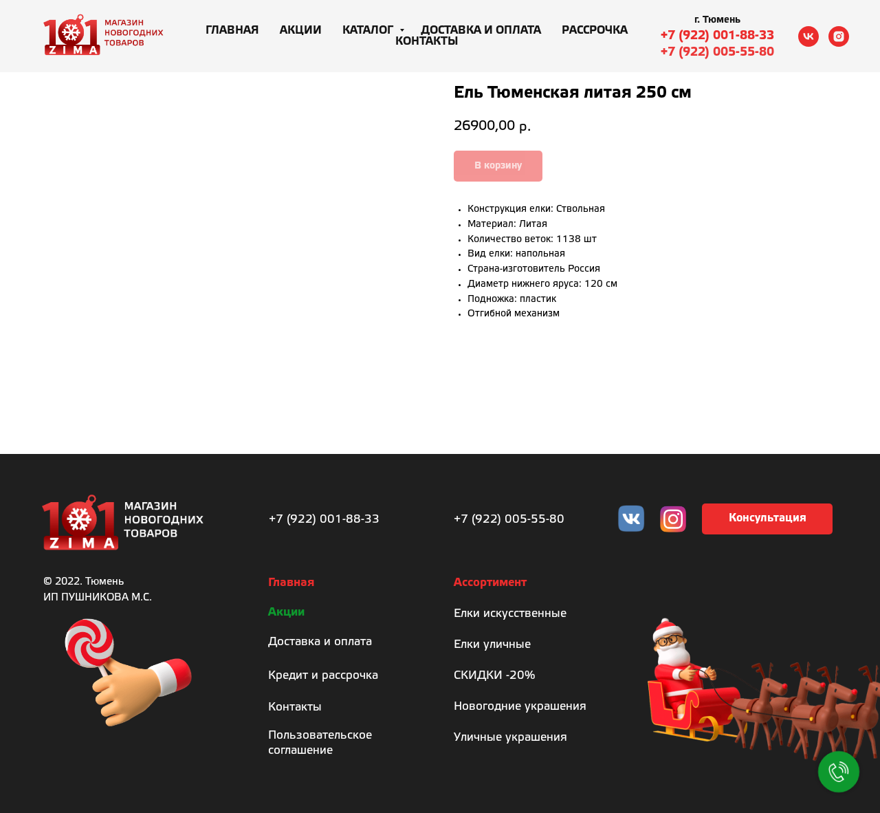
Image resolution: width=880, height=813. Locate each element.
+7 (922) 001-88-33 (717, 35)
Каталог (369, 30)
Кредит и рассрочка (323, 676)
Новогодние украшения (520, 707)
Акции (301, 30)
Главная (232, 30)
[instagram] (838, 36)
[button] (767, 518)
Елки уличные (492, 645)
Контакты (427, 41)
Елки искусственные (510, 614)
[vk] (808, 36)
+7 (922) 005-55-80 (717, 52)
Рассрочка (595, 30)
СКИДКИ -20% (494, 676)
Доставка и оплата (481, 30)
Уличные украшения (510, 738)
